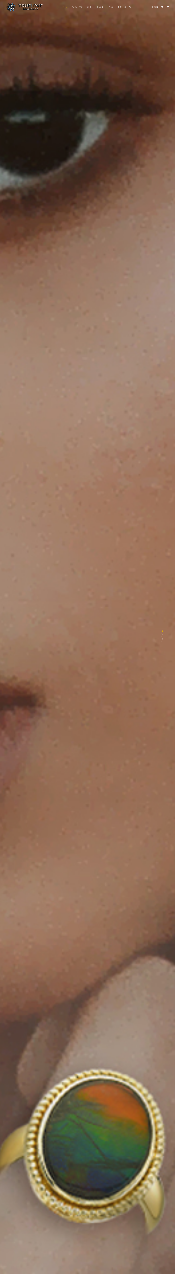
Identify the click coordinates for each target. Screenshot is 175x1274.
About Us (77, 7)
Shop (89, 7)
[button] (162, 631)
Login (155, 7)
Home (64, 7)
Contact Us (124, 7)
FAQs (110, 7)
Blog (100, 7)
